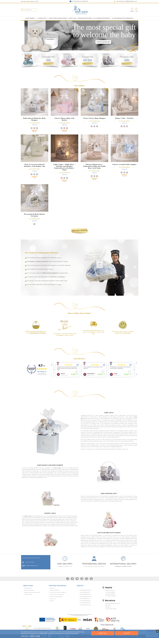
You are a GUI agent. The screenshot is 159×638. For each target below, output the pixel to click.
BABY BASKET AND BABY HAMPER (50, 465)
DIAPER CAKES (50, 513)
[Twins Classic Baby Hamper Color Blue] (94, 126)
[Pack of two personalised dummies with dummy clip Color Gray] (37, 174)
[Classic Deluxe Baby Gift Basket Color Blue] (62, 128)
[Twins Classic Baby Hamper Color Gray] (97, 126)
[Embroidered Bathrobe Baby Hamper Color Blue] (32, 128)
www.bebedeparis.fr (85, 592)
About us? (52, 588)
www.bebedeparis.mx (85, 604)
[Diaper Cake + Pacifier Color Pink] (124, 126)
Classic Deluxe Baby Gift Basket (64, 119)
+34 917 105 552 (120, 1)
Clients (51, 600)
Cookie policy (24, 636)
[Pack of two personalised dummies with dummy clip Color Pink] (32, 174)
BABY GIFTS (108, 412)
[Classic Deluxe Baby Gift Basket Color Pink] (64, 128)
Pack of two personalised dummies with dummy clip (34, 165)
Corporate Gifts (28, 594)
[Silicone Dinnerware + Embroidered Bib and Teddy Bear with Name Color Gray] (97, 176)
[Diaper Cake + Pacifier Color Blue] (127, 126)
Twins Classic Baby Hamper (94, 118)
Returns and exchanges (56, 596)
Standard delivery (54, 590)
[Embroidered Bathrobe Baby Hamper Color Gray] (37, 128)
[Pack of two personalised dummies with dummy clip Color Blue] (34, 174)
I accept (127, 633)
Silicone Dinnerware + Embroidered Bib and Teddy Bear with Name (94, 166)
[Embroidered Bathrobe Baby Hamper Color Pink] (34, 128)
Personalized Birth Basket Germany (34, 215)
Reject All (103, 633)
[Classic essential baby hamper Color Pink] (122, 172)
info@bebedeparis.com (131, 1)
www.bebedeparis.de (85, 594)
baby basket (57, 467)
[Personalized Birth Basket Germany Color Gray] (34, 224)
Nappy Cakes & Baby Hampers (32, 592)
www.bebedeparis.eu (85, 600)
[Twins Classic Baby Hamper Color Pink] (92, 126)
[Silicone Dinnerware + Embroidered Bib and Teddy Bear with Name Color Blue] (94, 176)
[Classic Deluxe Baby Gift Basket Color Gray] (67, 128)
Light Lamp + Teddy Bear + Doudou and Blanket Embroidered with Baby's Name (64, 167)
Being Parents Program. (38, 333)
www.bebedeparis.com (86, 590)
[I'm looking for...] (22, 9)
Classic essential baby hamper (124, 164)
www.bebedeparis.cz (85, 602)
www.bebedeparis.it (85, 598)
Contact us (52, 598)
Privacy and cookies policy (57, 594)
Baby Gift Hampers (29, 590)
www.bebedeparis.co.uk (86, 596)
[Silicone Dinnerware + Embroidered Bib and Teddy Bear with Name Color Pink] (92, 176)
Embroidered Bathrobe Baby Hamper (34, 119)
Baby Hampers (28, 588)
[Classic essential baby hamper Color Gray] (127, 172)
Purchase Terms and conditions (58, 592)
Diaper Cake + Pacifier (124, 118)
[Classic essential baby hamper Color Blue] (124, 172)
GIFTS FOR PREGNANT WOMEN (109, 532)
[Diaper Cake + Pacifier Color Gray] (122, 126)
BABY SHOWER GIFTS (109, 493)
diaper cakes (28, 516)
